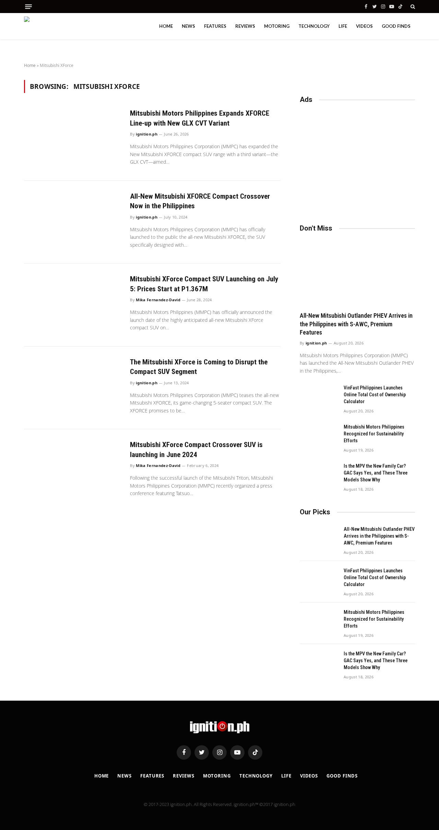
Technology (314, 26)
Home (166, 26)
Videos (364, 26)
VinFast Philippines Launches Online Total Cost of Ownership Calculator (375, 394)
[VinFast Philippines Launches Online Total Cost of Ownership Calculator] (318, 397)
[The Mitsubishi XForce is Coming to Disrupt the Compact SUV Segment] (72, 387)
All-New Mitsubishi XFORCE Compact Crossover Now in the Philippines (200, 201)
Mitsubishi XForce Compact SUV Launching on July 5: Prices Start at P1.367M (204, 284)
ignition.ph (146, 134)
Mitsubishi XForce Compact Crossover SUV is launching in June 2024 (196, 450)
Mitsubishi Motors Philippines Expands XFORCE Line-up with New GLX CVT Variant (199, 118)
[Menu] (28, 7)
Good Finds (396, 26)
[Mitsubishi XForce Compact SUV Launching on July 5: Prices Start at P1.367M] (72, 304)
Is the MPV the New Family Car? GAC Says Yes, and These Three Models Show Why (375, 472)
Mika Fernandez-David (158, 299)
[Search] (412, 6)
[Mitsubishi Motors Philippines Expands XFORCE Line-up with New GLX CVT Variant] (72, 139)
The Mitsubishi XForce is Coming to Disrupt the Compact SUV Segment (199, 367)
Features (215, 26)
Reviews (245, 26)
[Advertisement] (357, 161)
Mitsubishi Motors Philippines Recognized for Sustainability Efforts (374, 433)
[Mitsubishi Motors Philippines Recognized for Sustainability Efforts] (318, 436)
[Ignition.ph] (54, 26)
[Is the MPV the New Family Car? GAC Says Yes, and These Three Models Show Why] (318, 475)
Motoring (276, 26)
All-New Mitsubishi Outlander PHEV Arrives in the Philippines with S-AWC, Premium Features (356, 324)
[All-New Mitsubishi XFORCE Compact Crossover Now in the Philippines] (72, 222)
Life (343, 26)
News (188, 26)
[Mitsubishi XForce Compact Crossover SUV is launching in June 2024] (72, 470)
